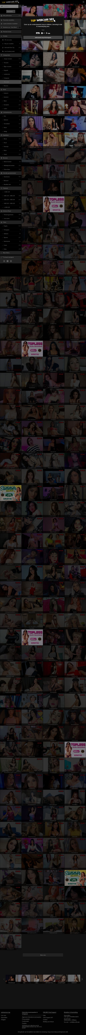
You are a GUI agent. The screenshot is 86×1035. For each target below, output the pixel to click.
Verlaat (43, 29)
